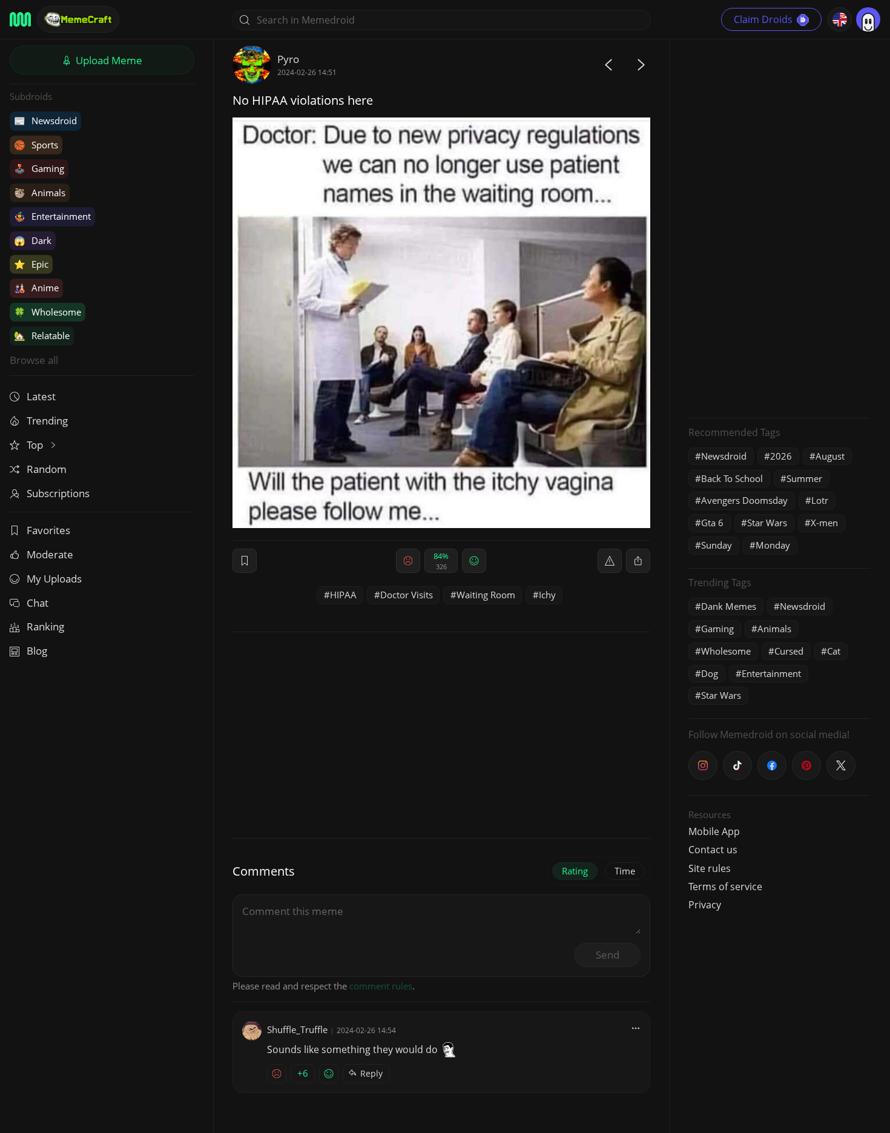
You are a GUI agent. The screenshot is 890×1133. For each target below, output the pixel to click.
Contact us (712, 849)
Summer (804, 478)
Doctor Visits (406, 595)
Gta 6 (712, 523)
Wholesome (47, 312)
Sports (36, 145)
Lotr (819, 500)
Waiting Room (486, 595)
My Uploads (54, 579)
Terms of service (725, 886)
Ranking (45, 626)
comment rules (380, 986)
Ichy (547, 595)
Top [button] (36, 445)
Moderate (50, 554)
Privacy (704, 904)
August (830, 456)
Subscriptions (58, 493)
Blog (37, 651)
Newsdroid (45, 120)
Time (625, 871)
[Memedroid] (20, 19)
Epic (31, 264)
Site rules (709, 868)
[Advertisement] (779, 227)
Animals (39, 193)
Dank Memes (728, 606)
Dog (709, 673)
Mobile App (714, 831)
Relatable (42, 335)
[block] (638, 561)
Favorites (48, 530)
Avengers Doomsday (744, 500)
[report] (610, 561)
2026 (781, 456)
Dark (32, 240)
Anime (36, 288)
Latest (41, 396)
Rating (575, 871)
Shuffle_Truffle (297, 1029)
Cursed (788, 651)
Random (47, 469)
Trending (47, 421)
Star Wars (767, 523)
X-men (824, 523)
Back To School (732, 478)
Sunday (716, 545)
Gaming (39, 168)
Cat (833, 651)
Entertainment (52, 216)
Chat (37, 603)
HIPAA (343, 595)
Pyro (288, 59)
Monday (773, 545)
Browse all (34, 360)
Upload (107, 60)
